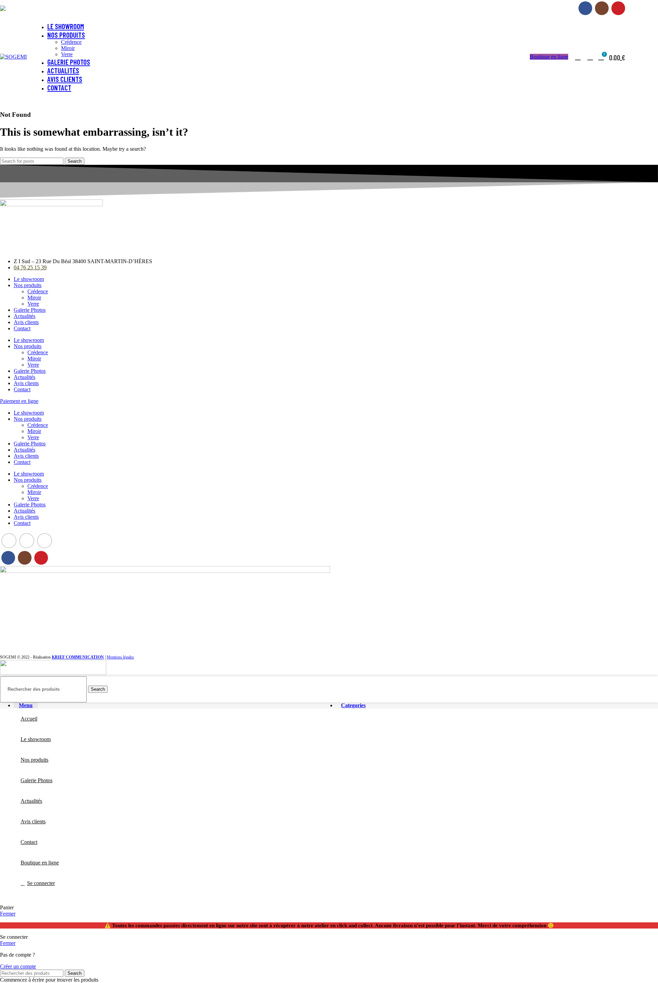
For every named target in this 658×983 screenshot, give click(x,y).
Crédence (71, 42)
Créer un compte (18, 966)
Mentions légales (120, 657)
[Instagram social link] (602, 8)
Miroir (68, 48)
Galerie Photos (30, 310)
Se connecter (41, 883)
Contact (22, 328)
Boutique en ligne (549, 57)
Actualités (24, 316)
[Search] (589, 57)
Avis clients (26, 322)
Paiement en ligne (556, 8)
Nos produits (27, 285)
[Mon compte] (578, 57)
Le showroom (29, 279)
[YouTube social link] (618, 8)
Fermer (7, 914)
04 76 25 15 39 (46, 8)
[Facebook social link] (585, 8)
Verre (67, 54)
